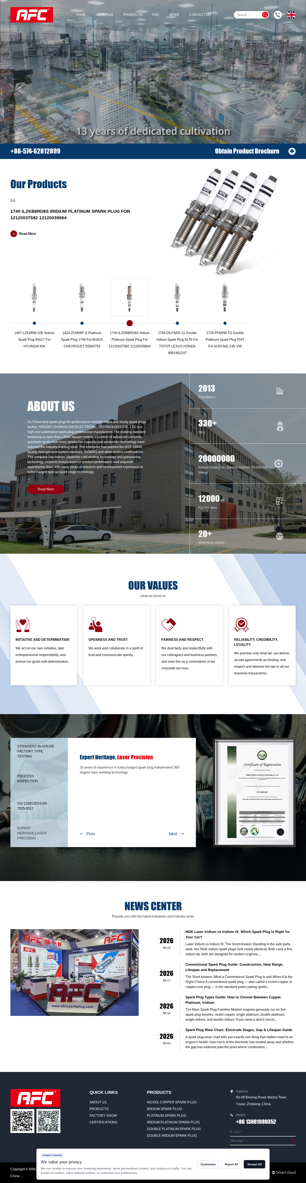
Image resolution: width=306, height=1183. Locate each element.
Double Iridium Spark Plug (172, 1135)
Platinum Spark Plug (166, 1115)
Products (132, 14)
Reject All (231, 1164)
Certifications (103, 1122)
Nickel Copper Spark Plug (172, 1102)
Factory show (103, 1115)
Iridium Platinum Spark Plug (173, 1122)
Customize (208, 1164)
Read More (46, 489)
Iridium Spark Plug (164, 1109)
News (174, 14)
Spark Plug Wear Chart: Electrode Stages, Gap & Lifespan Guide (238, 1030)
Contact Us (200, 14)
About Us (104, 14)
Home (81, 14)
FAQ (155, 14)
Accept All (254, 1164)
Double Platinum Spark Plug (174, 1129)
